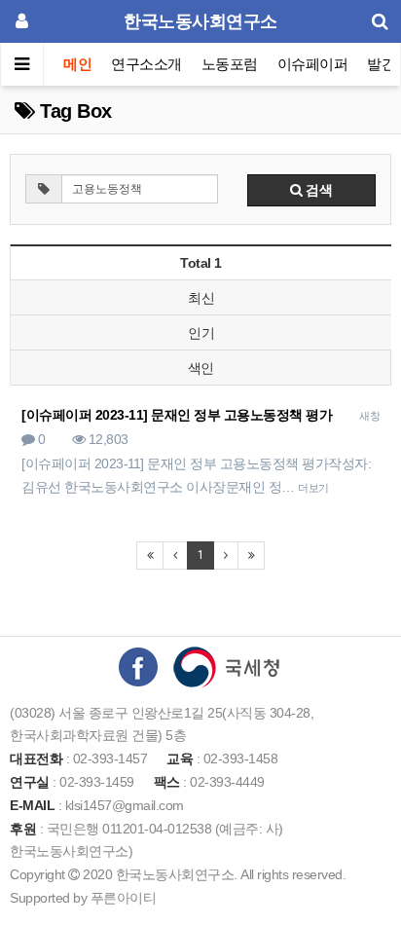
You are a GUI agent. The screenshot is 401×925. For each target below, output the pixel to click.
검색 (318, 190)
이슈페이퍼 (312, 64)
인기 (201, 333)
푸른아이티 (124, 898)
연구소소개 (146, 64)
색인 (201, 368)
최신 (201, 298)
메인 (77, 64)
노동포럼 (229, 64)
